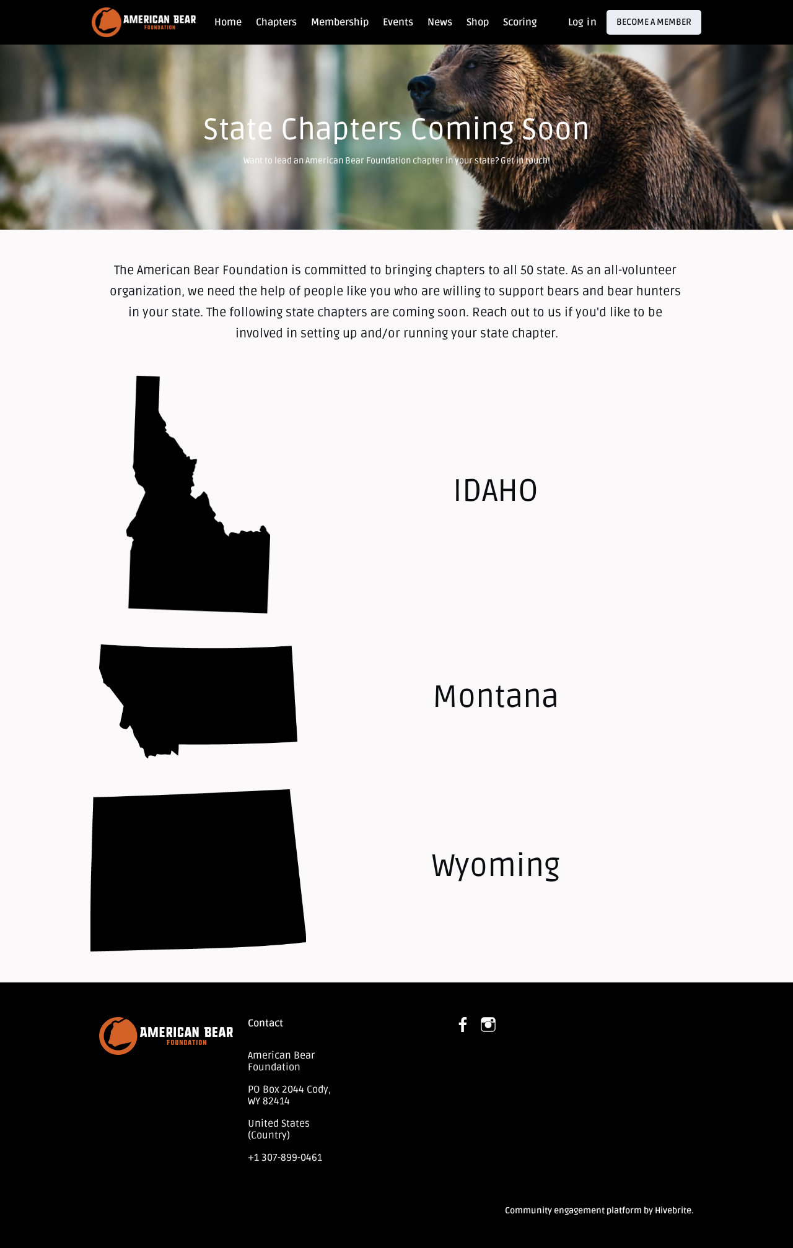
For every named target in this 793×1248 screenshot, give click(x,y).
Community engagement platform (573, 1210)
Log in (582, 22)
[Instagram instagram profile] (488, 1025)
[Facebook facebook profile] (463, 1025)
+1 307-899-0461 (285, 1157)
